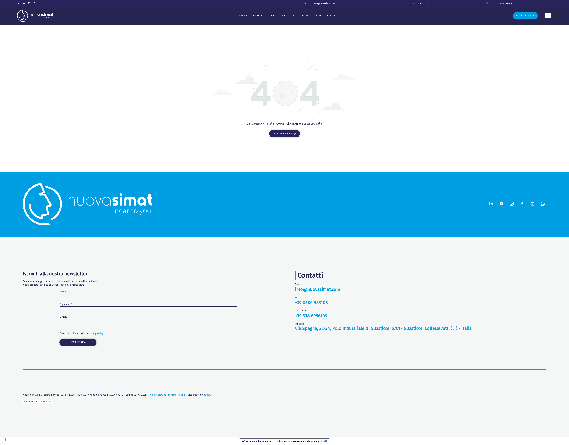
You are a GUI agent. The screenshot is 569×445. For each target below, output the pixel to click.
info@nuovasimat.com (324, 3)
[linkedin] (18, 4)
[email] (305, 4)
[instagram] (28, 4)
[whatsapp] (486, 4)
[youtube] (23, 4)
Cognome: (65, 304)
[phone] (404, 4)
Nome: (63, 291)
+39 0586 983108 (420, 3)
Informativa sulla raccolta (256, 441)
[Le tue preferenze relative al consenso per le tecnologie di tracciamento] (5, 440)
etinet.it (208, 394)
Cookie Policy (46, 401)
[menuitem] (243, 15)
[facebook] (34, 4)
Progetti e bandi (177, 394)
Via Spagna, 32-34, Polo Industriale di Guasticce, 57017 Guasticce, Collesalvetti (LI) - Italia (383, 328)
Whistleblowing (158, 394)
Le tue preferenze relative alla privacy (297, 441)
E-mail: (63, 316)
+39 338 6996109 (505, 3)
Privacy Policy (95, 333)
